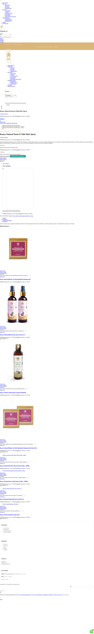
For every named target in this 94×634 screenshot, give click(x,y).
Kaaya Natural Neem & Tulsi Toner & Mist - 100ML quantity (12, 477)
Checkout (5, 549)
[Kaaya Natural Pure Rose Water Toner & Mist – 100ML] (14, 455)
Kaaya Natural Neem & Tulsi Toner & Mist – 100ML (14, 481)
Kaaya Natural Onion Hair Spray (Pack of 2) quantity (11, 495)
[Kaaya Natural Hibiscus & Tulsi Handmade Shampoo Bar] (18, 268)
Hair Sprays (19, 215)
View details (2, 122)
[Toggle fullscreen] (1, 590)
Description (5, 219)
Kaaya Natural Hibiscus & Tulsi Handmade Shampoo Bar (15, 279)
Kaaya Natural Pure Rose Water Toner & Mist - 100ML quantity (13, 462)
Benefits (4, 218)
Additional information (7, 220)
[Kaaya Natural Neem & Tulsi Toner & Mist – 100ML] (14, 470)
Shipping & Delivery (7, 530)
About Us (5, 544)
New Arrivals (30, 215)
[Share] (3, 590)
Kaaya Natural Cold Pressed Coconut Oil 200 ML (13, 392)
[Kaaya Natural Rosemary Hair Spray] (10, 504)
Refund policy (6, 529)
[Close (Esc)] (4, 590)
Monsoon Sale (25, 215)
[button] (0, 120)
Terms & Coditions (7, 532)
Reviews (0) (5, 221)
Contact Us (6, 545)
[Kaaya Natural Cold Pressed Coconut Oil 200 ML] (18, 381)
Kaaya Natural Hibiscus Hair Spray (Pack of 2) (12, 334)
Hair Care (15, 215)
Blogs (5, 546)
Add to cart (2, 118)
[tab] (48, 218)
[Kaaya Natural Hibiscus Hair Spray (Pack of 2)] (18, 324)
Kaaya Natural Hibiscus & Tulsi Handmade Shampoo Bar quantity (13, 275)
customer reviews (4, 113)
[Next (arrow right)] (1, 591)
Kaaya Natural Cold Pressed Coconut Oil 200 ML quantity (12, 388)
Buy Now (7, 156)
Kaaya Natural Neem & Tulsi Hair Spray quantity (10, 154)
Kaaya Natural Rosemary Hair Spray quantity (9, 510)
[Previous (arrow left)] (0, 591)
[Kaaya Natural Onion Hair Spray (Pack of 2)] (12, 488)
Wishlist (5, 548)
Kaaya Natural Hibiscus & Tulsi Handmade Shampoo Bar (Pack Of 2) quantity (16, 444)
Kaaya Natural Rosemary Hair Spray (10, 514)
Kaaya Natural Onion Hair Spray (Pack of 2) (12, 499)
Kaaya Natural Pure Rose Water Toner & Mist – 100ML (15, 465)
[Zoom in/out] (0, 590)
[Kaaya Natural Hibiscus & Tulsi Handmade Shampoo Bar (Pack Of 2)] (18, 437)
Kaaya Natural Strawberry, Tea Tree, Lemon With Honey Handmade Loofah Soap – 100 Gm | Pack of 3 (41, 594)
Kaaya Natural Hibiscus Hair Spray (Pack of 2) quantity (11, 330)
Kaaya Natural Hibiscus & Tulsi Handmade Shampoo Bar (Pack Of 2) (18, 448)
